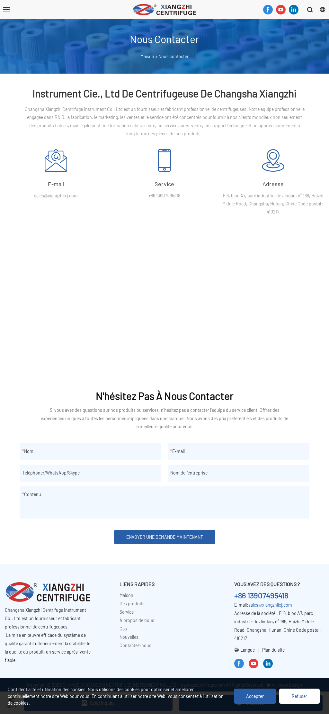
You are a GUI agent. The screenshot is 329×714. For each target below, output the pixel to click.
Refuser (299, 696)
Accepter (255, 696)
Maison (147, 56)
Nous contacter (173, 56)
